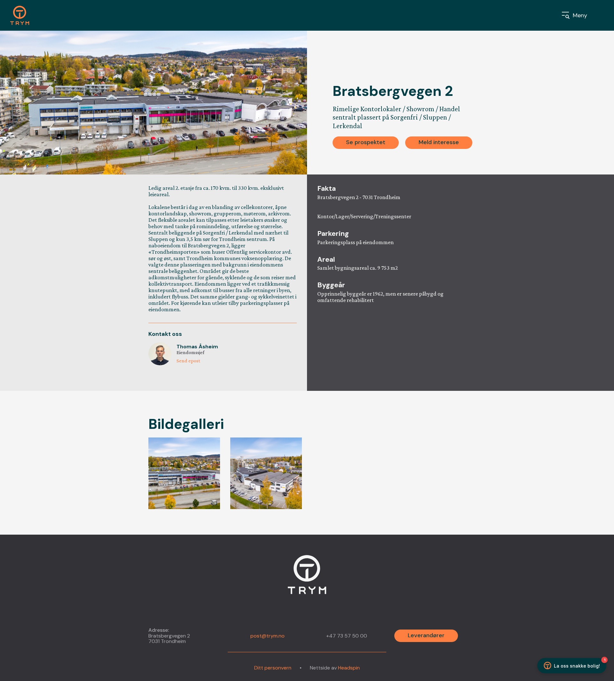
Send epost (188, 360)
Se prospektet (365, 142)
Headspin (349, 667)
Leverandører (426, 635)
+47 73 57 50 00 (346, 636)
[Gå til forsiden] (23, 15)
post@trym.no (267, 635)
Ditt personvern (272, 668)
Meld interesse (439, 142)
